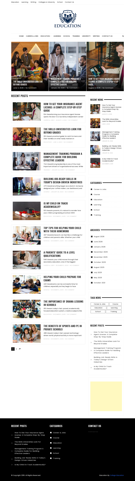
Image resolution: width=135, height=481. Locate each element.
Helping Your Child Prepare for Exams (62, 278)
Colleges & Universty (47, 2)
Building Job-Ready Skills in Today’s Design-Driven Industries (63, 180)
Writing (33, 2)
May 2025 (98, 277)
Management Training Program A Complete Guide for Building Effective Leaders (66, 81)
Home (21, 36)
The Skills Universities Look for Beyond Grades (28, 83)
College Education (117, 475)
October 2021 (99, 283)
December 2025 (101, 252)
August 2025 (99, 267)
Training (76, 36)
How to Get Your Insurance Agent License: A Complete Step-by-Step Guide (104, 81)
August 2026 (99, 236)
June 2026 (98, 242)
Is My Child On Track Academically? (56, 205)
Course (46, 192)
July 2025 (98, 272)
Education (15, 2)
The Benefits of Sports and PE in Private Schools (63, 327)
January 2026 (99, 247)
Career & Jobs (32, 36)
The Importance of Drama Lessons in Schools (63, 303)
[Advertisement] (106, 396)
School (60, 2)
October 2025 (100, 262)
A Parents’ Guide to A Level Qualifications (59, 254)
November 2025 (101, 257)
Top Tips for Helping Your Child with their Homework (62, 229)
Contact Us (69, 2)
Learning (24, 2)
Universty (86, 36)
